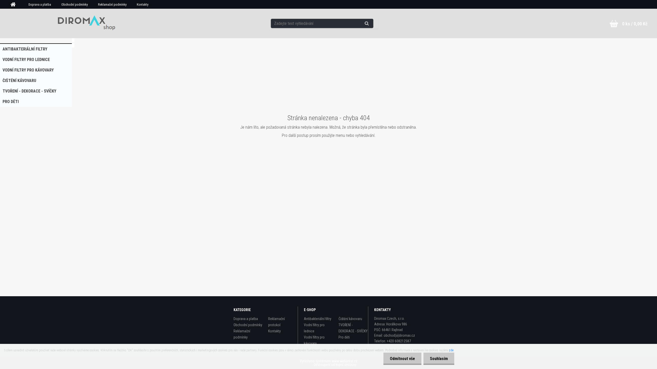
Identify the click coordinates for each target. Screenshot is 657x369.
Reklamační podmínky (112, 4)
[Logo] (84, 23)
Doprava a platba (39, 4)
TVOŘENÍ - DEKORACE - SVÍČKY (29, 91)
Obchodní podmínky (74, 4)
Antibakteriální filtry (25, 49)
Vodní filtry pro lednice (26, 59)
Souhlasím (439, 358)
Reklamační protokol (276, 322)
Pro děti (11, 101)
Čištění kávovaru (19, 80)
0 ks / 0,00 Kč (635, 23)
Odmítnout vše (402, 358)
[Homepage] (15, 5)
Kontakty (142, 4)
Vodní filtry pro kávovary (28, 70)
